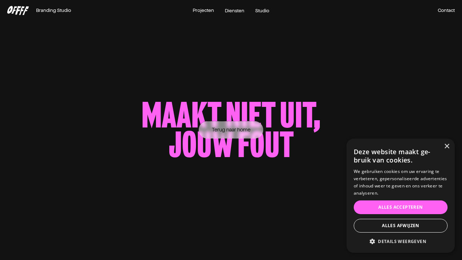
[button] (401, 241)
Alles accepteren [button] (400, 207)
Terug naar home (231, 130)
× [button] (446, 146)
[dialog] (400, 196)
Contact (446, 10)
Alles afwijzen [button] (400, 225)
